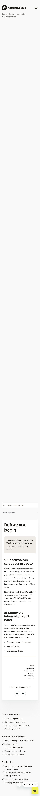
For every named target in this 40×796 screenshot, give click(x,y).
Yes (16, 693)
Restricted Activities (25, 592)
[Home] (14, 7)
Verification (21, 14)
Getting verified (10, 17)
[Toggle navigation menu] (36, 8)
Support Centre (8, 14)
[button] (20, 512)
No (23, 693)
